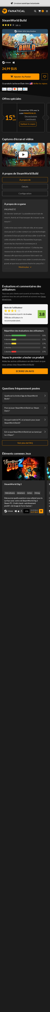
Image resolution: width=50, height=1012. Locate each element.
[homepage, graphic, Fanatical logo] (13, 11)
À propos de (25, 179)
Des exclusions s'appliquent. (31, 117)
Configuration (25, 193)
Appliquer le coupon (27, 124)
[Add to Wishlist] (44, 76)
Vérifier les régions (40, 83)
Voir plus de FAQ (25, 443)
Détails (25, 186)
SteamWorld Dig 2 (13, 484)
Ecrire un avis (25, 371)
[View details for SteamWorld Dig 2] (23, 468)
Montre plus (24, 267)
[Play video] (23, 154)
